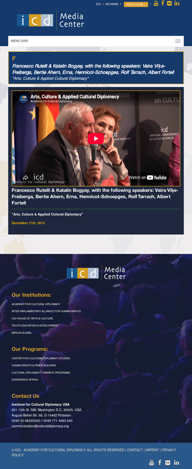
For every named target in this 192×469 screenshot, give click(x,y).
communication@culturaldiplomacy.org (40, 426)
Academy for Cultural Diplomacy (36, 304)
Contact (135, 449)
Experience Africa (25, 379)
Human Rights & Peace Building (34, 365)
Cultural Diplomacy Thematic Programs (41, 372)
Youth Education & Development (35, 325)
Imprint (152, 449)
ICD (98, 4)
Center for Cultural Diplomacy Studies (41, 358)
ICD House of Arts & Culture (32, 318)
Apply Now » (136, 4)
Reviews (111, 4)
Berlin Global (22, 332)
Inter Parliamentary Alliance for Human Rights (46, 311)
